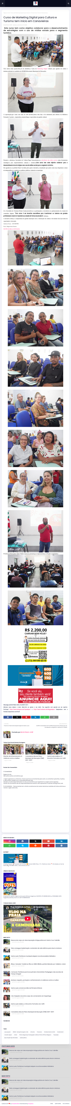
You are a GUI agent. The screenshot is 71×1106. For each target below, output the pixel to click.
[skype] (22, 845)
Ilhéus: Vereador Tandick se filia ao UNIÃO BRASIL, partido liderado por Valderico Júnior (38, 964)
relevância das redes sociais (49, 160)
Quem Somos (58, 1103)
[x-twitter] (35, 841)
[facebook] (22, 841)
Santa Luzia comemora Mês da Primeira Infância (26, 988)
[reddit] (35, 845)
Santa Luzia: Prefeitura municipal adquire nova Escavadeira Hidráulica (33, 956)
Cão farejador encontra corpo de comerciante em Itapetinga (31, 996)
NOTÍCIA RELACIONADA (11, 229)
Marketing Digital (42, 68)
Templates (30, 1103)
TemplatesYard (15, 1103)
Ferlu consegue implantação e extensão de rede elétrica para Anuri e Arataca (36, 948)
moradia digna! (8, 1034)
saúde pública (23, 1037)
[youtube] (48, 841)
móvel (15, 1034)
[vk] (61, 845)
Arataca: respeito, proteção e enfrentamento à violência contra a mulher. (35, 980)
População (56, 1034)
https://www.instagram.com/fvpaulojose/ (20, 709)
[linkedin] (61, 841)
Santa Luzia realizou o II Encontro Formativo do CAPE (56, 757)
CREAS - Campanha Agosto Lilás (20, 1032)
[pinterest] (48, 845)
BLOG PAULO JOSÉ (7, 25)
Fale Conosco (66, 1103)
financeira (39, 1032)
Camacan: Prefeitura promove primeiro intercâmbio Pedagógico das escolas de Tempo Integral (37, 973)
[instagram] (9, 841)
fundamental (60, 1032)
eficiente (32, 1032)
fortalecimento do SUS (49, 1032)
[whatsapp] (9, 845)
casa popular (7, 1032)
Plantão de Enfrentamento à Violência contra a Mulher (12, 757)
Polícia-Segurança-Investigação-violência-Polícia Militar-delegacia (35, 1034)
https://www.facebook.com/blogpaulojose (44, 709)
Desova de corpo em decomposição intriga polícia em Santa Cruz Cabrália (35, 940)
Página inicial (6, 12)
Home (51, 1103)
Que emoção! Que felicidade (11, 1037)
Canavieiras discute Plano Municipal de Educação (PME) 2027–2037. (34, 758)
